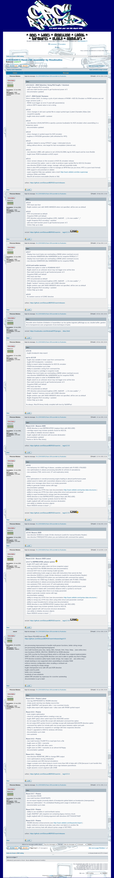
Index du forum (11, 56)
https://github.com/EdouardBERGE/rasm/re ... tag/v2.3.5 (50, 513)
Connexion (53, 44)
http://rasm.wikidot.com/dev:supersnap (74, 172)
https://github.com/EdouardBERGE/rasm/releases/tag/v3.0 (45, 639)
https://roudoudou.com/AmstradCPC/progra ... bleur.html (50, 331)
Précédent (102, 66)
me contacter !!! (82, 41)
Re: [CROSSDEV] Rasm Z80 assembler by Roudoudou (51, 76)
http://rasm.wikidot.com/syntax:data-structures (80, 490)
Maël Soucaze (63, 877)
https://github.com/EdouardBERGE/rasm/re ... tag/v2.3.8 (50, 620)
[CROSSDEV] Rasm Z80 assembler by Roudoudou (34, 60)
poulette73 (17, 62)
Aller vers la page (94, 66)
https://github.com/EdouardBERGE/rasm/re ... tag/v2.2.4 (50, 232)
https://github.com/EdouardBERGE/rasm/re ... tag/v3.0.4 (50, 774)
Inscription (62, 44)
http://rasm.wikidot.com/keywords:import (68, 823)
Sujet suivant (103, 69)
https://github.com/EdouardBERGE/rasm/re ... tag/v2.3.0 (50, 445)
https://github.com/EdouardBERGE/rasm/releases (47, 183)
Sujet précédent (94, 69)
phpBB (51, 875)
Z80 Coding (20, 56)
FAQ (57, 47)
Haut (8, 189)
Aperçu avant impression (14, 69)
